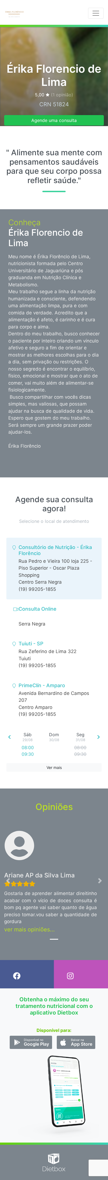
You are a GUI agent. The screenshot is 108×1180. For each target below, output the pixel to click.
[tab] (54, 569)
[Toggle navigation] (96, 13)
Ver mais (54, 767)
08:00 (28, 747)
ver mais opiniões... (29, 929)
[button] (8, 880)
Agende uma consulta (54, 120)
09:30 (28, 754)
